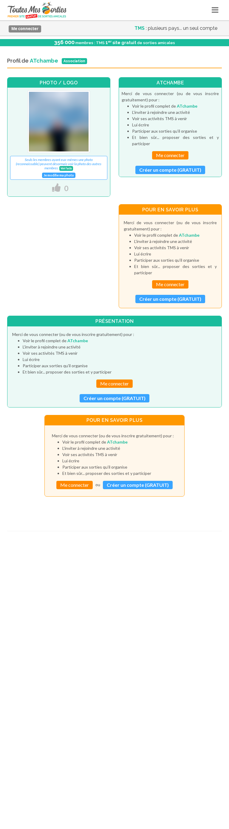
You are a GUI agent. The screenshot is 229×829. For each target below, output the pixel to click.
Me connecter (24, 28)
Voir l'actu (66, 168)
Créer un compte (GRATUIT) (170, 170)
